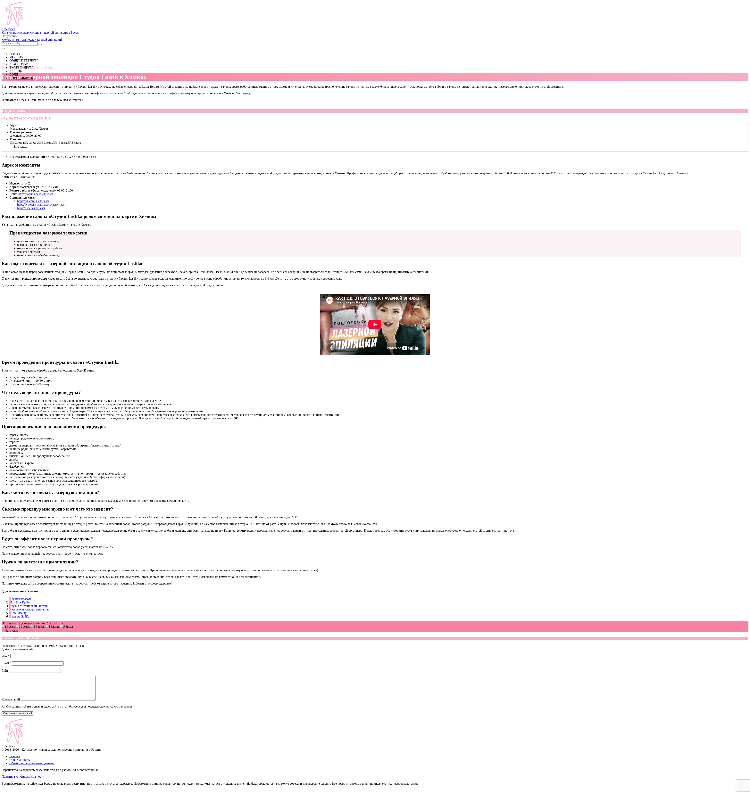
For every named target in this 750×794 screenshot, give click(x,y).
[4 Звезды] (61, 142)
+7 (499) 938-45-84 (39, 118)
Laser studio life (19, 616)
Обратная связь (19, 759)
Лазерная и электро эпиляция (29, 609)
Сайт (5, 670)
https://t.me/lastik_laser (31, 208)
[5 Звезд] (74, 142)
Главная (14, 756)
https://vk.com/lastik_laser (33, 201)
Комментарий (11, 699)
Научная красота (20, 599)
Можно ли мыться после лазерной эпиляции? (32, 39)
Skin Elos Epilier (19, 602)
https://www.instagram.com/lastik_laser (41, 204)
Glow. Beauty (18, 613)
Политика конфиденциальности (23, 776)
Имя (6, 656)
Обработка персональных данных (31, 763)
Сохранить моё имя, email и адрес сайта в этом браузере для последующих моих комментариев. (69, 706)
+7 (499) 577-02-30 (14, 118)
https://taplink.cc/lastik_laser (35, 194)
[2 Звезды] (31, 142)
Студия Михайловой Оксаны (28, 606)
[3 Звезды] (46, 142)
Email (6, 663)
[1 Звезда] (17, 142)
